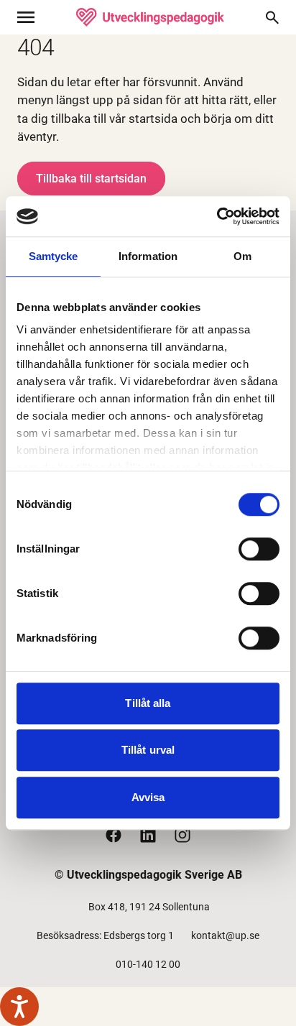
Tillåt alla (147, 703)
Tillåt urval (148, 750)
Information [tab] (148, 256)
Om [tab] (242, 256)
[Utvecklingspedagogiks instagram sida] (182, 835)
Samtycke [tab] (53, 256)
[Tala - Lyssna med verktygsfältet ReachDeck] (19, 1006)
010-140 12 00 (148, 964)
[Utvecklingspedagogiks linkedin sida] (148, 835)
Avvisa (148, 797)
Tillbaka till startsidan (91, 178)
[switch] (259, 548)
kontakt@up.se (225, 935)
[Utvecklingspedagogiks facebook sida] (113, 835)
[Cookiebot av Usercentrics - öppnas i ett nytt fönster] (216, 216)
